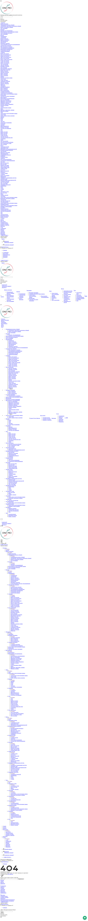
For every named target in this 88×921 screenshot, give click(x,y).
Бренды (2, 882)
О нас (7, 839)
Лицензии (3, 889)
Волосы (10, 572)
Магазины (3, 895)
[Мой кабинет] (1, 520)
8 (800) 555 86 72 (4, 235)
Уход (12, 698)
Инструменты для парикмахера (18, 656)
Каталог (7, 550)
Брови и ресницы (12, 553)
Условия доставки (4, 897)
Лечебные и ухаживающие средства (19, 765)
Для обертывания (14, 803)
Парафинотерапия (15, 807)
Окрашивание (14, 575)
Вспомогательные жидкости (17, 728)
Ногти (9, 719)
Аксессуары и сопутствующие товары (19, 675)
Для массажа (13, 798)
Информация (3, 892)
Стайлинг (13, 596)
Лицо (9, 672)
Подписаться (20, 878)
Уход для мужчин (14, 712)
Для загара (13, 792)
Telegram (5, 250)
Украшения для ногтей (16, 774)
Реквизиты (3, 891)
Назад (8, 549)
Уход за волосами (14, 610)
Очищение (13, 690)
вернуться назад (4, 874)
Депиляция (10, 634)
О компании (3, 885)
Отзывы (2, 888)
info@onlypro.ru (4, 247)
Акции (2, 881)
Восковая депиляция (15, 637)
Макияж (12, 681)
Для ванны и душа (15, 785)
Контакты (3, 890)
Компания (3, 883)
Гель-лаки (13, 744)
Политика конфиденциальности (8, 899)
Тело (9, 782)
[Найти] (2, 18)
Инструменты (11, 652)
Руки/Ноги (13, 813)
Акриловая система (15, 722)
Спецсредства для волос (16, 587)
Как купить (8, 831)
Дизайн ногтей (14, 753)
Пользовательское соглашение (7, 900)
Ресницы (13, 564)
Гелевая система (14, 737)
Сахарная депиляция (15, 644)
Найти (2, 912)
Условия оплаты (4, 896)
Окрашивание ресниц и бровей (18, 557)
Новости (2, 887)
